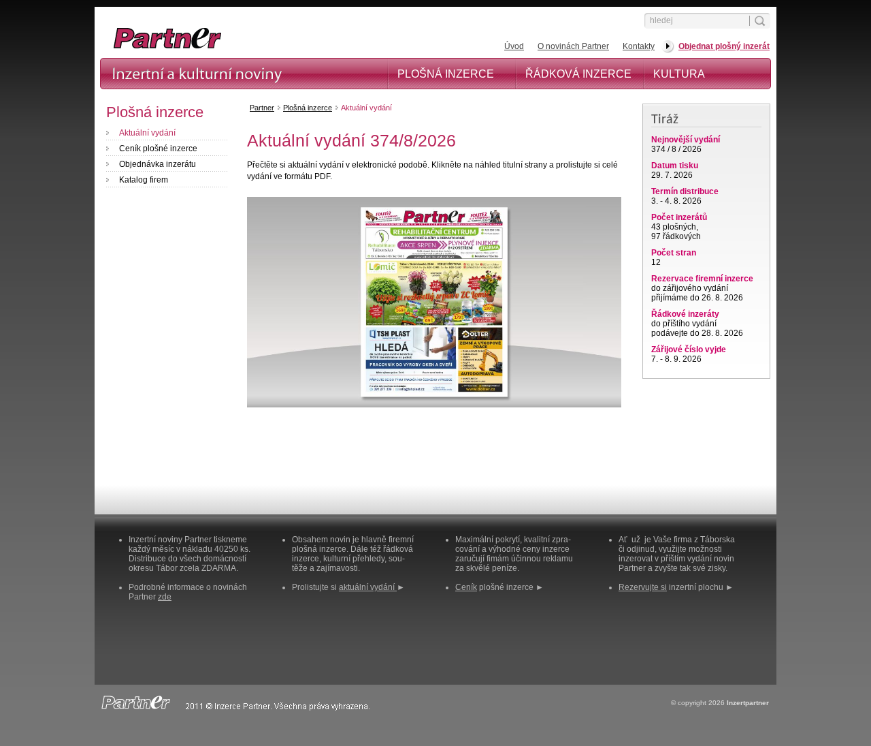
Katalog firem (143, 180)
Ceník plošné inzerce (158, 148)
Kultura (679, 74)
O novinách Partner (573, 46)
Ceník (466, 587)
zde (164, 597)
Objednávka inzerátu (157, 164)
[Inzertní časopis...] (239, 48)
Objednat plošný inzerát (724, 46)
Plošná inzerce (445, 74)
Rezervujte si (643, 587)
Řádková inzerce (578, 74)
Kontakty (639, 46)
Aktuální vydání (147, 133)
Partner (262, 108)
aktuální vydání (368, 587)
